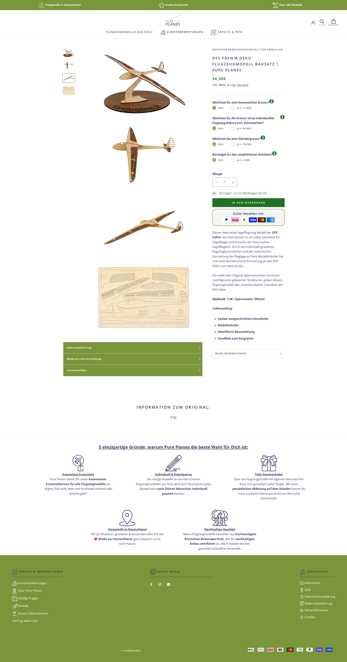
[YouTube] (168, 584)
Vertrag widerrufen (25, 621)
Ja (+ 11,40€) (244, 107)
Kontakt (23, 606)
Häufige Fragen (27, 598)
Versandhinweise (316, 610)
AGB (307, 590)
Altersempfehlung (79, 347)
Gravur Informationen (32, 614)
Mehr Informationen (230, 353)
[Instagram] (159, 584)
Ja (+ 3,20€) (243, 160)
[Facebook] (151, 584)
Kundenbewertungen (181, 32)
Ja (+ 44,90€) (244, 128)
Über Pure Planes (29, 591)
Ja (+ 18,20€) (244, 144)
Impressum (312, 583)
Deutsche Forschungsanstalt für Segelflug (247, 49)
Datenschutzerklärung (319, 597)
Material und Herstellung (84, 358)
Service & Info (230, 32)
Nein (221, 107)
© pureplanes (131, 650)
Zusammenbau (77, 370)
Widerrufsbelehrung (318, 603)
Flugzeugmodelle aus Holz (129, 32)
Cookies (309, 617)
